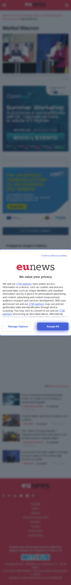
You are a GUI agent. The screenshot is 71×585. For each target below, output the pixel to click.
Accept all (53, 326)
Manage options (18, 326)
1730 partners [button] (24, 283)
